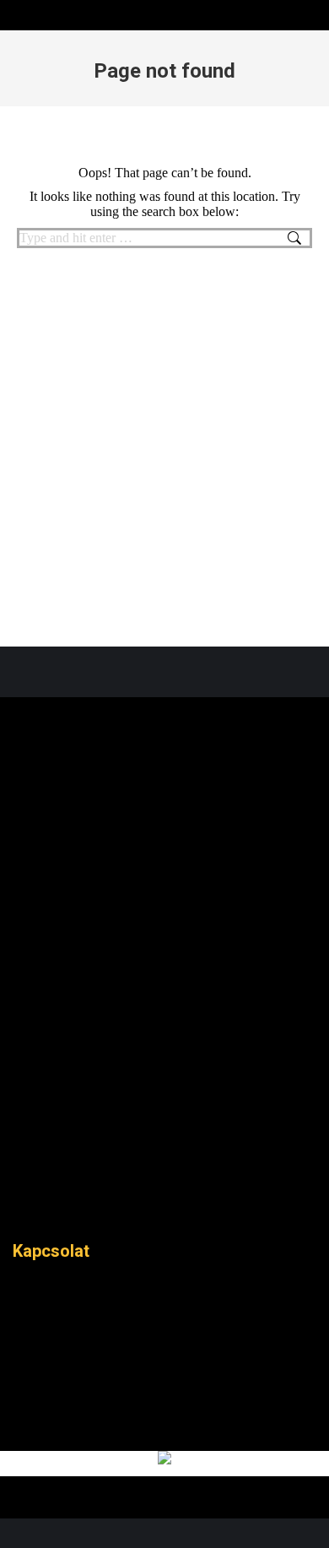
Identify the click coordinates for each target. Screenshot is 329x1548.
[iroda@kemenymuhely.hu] (164, 1402)
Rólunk (164, 931)
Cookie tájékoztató (88, 1207)
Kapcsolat (164, 1126)
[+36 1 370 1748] (164, 1366)
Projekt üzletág (164, 1087)
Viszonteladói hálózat (190, 1207)
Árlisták (164, 970)
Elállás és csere (156, 1207)
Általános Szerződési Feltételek (21, 1207)
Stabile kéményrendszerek (164, 1048)
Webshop (164, 1009)
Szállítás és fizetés (122, 1207)
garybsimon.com (183, 1510)
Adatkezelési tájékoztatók (55, 1207)
